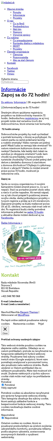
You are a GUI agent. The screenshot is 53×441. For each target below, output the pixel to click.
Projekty (17, 18)
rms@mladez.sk (32, 301)
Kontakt (11, 63)
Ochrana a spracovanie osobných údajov (24, 307)
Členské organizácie (18, 51)
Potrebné (10, 385)
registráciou (31, 118)
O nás (10, 20)
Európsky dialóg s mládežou (28, 43)
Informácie (19, 15)
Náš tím (17, 29)
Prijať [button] (41, 323)
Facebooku (7, 217)
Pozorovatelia (20, 57)
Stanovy (17, 32)
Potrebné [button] (6, 382)
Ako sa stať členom (23, 60)
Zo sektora (7, 102)
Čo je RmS (18, 23)
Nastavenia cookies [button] (23, 323)
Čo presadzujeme (22, 40)
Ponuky (17, 12)
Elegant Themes (29, 312)
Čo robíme (13, 37)
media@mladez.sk (40, 304)
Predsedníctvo (21, 26)
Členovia (18, 54)
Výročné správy (21, 34)
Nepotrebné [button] (8, 415)
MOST (16, 46)
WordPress (23, 315)
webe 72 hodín (35, 212)
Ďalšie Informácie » (11, 223)
